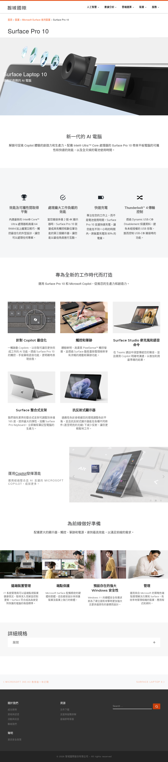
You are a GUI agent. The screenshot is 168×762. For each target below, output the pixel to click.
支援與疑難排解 (68, 714)
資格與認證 (13, 714)
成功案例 (12, 709)
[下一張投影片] (163, 476)
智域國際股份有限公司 (76, 756)
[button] (84, 642)
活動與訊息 (13, 719)
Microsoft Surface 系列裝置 (36, 19)
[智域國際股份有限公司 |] (17, 7)
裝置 (17, 19)
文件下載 (64, 709)
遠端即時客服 (67, 719)
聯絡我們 (12, 723)
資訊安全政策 (14, 739)
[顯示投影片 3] (161, 500)
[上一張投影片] (73, 476)
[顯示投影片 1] (151, 500)
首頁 (10, 19)
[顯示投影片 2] (156, 500)
